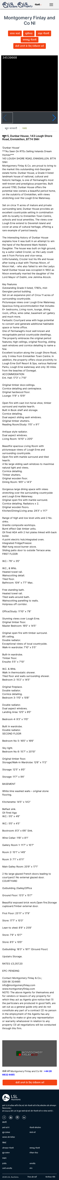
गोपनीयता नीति (50, 1177)
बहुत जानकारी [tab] (11, 128)
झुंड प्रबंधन (6, 1153)
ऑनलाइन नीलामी (8, 1148)
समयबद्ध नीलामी (29, 39)
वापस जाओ (15, 33)
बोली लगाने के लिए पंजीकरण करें (29, 45)
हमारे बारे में (5, 1127)
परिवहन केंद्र (33, 1153)
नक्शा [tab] (24, 128)
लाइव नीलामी (43, 33)
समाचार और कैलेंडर (8, 1137)
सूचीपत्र (29, 33)
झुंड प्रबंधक (6, 1132)
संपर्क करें (32, 1132)
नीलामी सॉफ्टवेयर (35, 1127)
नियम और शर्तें (32, 1177)
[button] (54, 118)
